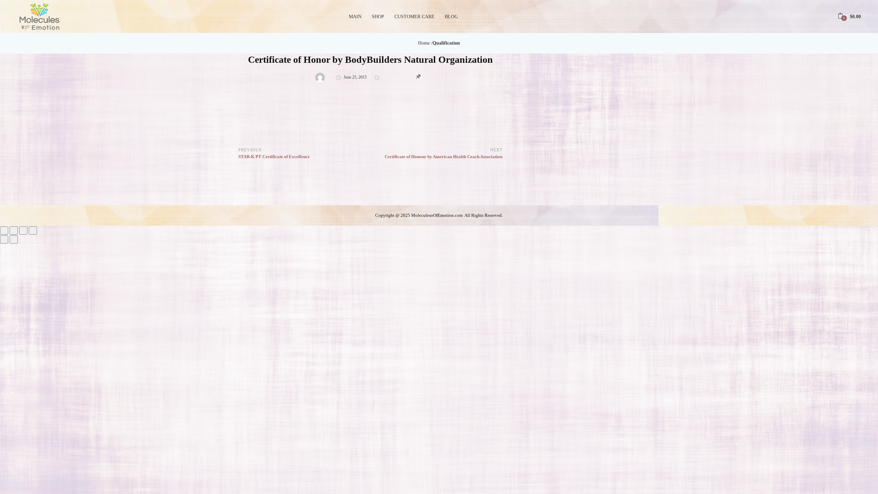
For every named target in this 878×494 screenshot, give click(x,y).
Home (424, 43)
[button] (849, 17)
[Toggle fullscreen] (14, 230)
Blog (451, 16)
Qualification (446, 43)
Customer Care (414, 16)
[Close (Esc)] (33, 230)
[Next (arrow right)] (14, 239)
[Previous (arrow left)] (4, 239)
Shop (378, 16)
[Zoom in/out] (4, 230)
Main (355, 16)
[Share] (23, 230)
